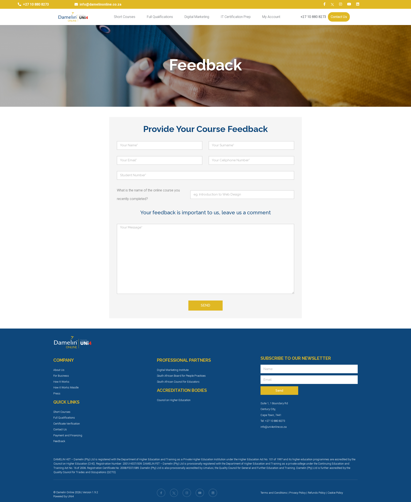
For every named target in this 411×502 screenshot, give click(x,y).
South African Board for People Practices (181, 375)
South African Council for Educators (178, 381)
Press (56, 393)
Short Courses (124, 17)
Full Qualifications (160, 17)
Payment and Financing (67, 435)
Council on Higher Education (174, 400)
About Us (58, 370)
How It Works (61, 381)
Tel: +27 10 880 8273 (273, 420)
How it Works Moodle (66, 387)
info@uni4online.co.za (274, 426)
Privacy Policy (297, 492)
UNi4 (71, 496)
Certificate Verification (66, 423)
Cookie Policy (335, 492)
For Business (61, 375)
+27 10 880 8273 (313, 17)
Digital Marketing (197, 17)
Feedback (59, 441)
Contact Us (339, 17)
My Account (271, 17)
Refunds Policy (316, 492)
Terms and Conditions (274, 492)
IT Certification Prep (236, 17)
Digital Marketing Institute (173, 370)
